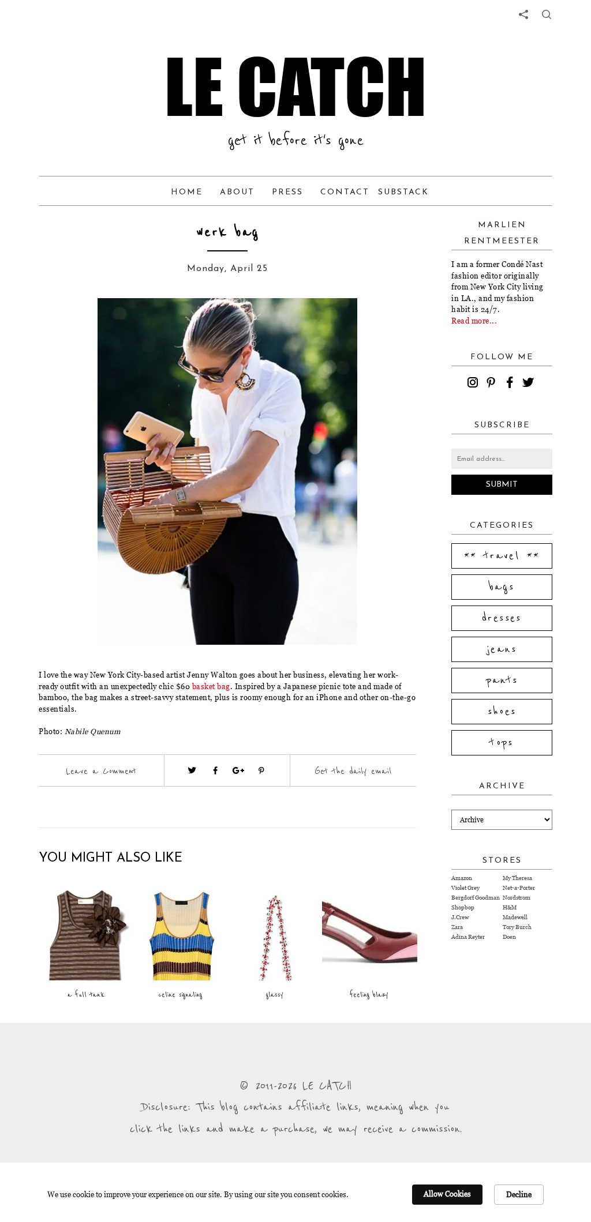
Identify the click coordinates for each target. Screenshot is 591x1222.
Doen (509, 937)
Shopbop (462, 907)
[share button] (546, 14)
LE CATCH (295, 86)
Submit (502, 484)
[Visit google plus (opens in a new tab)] (238, 770)
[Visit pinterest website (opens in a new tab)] (80, 324)
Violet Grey (465, 888)
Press (287, 192)
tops (502, 743)
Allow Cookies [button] (447, 1193)
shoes (502, 712)
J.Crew (460, 917)
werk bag (227, 232)
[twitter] (529, 384)
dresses (502, 618)
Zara (457, 927)
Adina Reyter (468, 937)
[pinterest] (493, 384)
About (237, 192)
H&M (510, 907)
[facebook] (511, 384)
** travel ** (502, 556)
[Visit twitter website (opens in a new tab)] (192, 770)
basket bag (211, 686)
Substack (403, 192)
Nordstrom (516, 897)
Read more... (474, 320)
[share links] (523, 14)
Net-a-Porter (519, 888)
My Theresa (517, 878)
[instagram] (474, 384)
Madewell (515, 917)
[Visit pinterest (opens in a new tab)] (261, 770)
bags (502, 587)
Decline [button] (519, 1194)
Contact (344, 192)
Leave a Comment (101, 771)
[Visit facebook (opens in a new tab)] (215, 770)
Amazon (461, 878)
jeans (502, 649)
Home (187, 192)
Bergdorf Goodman (475, 897)
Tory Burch (517, 927)
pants (502, 680)
